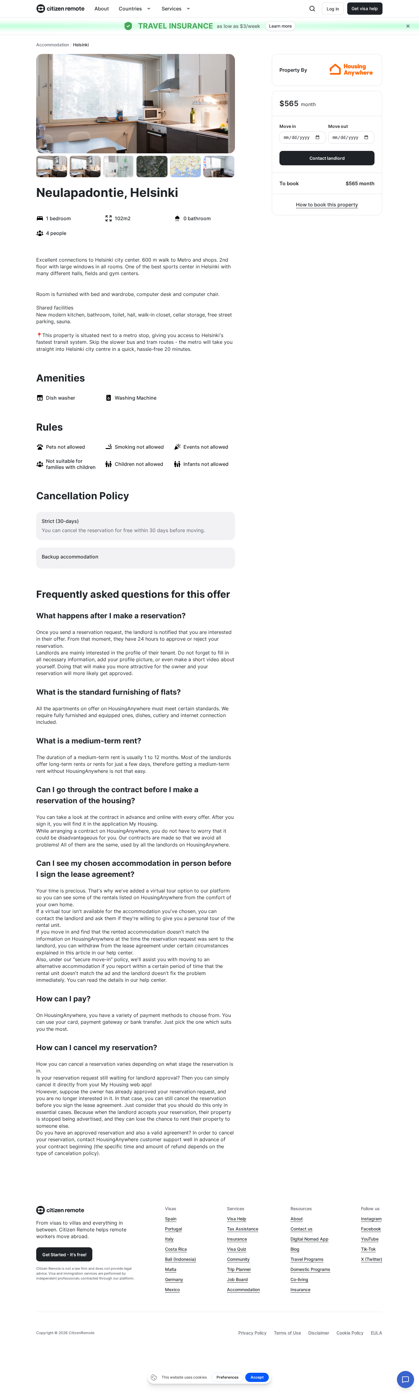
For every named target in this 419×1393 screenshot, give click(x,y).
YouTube (370, 1238)
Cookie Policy (349, 1332)
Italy (169, 1238)
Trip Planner (239, 1269)
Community (238, 1259)
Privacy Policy (252, 1332)
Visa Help (236, 1218)
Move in (287, 126)
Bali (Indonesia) (180, 1259)
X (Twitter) (371, 1259)
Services (172, 9)
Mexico (172, 1289)
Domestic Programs (310, 1269)
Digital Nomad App (309, 1238)
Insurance (237, 1238)
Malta (170, 1269)
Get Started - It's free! (64, 1254)
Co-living (299, 1279)
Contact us (301, 1228)
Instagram (371, 1218)
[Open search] (312, 8)
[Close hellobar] (408, 26)
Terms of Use (287, 1332)
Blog (294, 1249)
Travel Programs (307, 1259)
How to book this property (327, 204)
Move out (338, 126)
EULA (376, 1332)
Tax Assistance (242, 1228)
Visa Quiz (236, 1249)
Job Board (237, 1279)
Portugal (173, 1228)
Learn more (280, 26)
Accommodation (52, 44)
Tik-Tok (368, 1249)
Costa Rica (176, 1249)
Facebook (371, 1228)
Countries (130, 9)
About (101, 9)
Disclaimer (318, 1332)
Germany (174, 1279)
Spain (170, 1218)
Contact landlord (327, 158)
